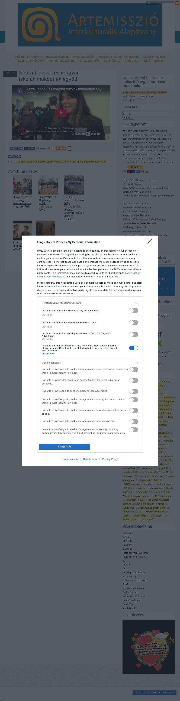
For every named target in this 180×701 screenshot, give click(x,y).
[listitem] (90, 303)
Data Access (90, 459)
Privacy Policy (110, 459)
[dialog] (90, 351)
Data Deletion (70, 459)
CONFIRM (64, 446)
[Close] (150, 242)
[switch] (133, 310)
